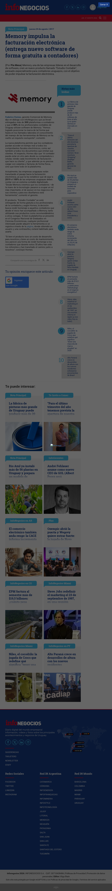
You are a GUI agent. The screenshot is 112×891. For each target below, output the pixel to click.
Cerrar (103, 4)
